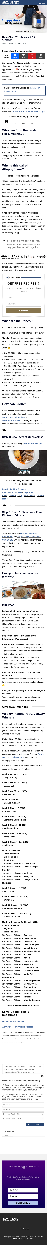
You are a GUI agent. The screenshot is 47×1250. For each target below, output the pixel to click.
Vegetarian (28, 492)
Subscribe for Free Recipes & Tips (29, 111)
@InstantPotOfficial (11, 420)
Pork (13, 492)
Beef (19, 492)
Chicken (6, 492)
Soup (19, 496)
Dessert (12, 496)
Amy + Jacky (8, 43)
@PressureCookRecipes (13, 417)
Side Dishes (29, 496)
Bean (4, 496)
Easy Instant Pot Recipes (14, 489)
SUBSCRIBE (23, 311)
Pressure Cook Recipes (27, 1237)
